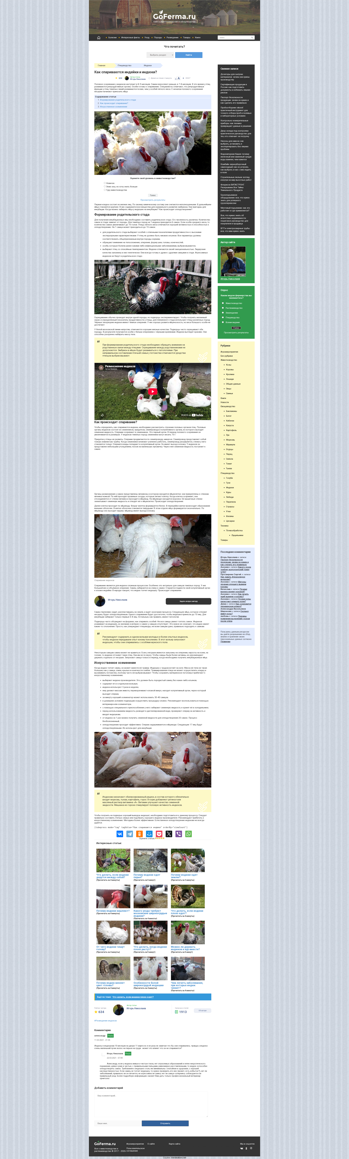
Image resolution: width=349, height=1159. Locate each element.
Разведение (172, 37)
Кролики (230, 374)
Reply (110, 1035)
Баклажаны (231, 411)
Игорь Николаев (230, 278)
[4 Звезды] (162, 838)
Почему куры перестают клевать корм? (236, 600)
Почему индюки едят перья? (147, 876)
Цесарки (230, 521)
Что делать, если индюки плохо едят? (187, 912)
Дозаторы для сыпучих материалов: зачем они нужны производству (235, 77)
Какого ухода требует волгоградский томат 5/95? (236, 569)
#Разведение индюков (105, 1020)
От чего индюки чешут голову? (110, 948)
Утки (228, 511)
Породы (158, 37)
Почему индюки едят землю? (184, 876)
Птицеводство (124, 65)
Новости (225, 402)
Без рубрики (227, 356)
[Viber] (178, 834)
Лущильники (237, 535)
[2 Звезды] (158, 838)
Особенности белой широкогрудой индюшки (149, 984)
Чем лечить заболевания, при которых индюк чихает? (187, 985)
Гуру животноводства (116, 190)
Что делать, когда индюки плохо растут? (150, 948)
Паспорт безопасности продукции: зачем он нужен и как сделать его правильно (235, 100)
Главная (101, 65)
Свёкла (229, 459)
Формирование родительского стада (118, 100)
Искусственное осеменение (113, 106)
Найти (189, 55)
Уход (147, 37)
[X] (169, 834)
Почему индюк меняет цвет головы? (110, 984)
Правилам (225, 641)
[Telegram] (129, 834)
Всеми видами (233, 322)
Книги (197, 37)
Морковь (230, 440)
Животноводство (234, 303)
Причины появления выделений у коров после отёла (235, 618)
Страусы (230, 506)
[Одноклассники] (139, 834)
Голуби (229, 478)
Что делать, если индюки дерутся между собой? (112, 876)
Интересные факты (130, 37)
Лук (227, 435)
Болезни (112, 37)
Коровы (230, 369)
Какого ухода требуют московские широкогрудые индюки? (150, 913)
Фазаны (230, 516)
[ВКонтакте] (120, 834)
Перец (229, 454)
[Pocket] (159, 834)
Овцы (228, 388)
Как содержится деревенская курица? (236, 605)
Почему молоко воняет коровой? (234, 590)
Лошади (230, 379)
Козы (228, 365)
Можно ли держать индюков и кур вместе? (185, 948)
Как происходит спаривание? (114, 103)
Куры (228, 492)
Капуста (230, 425)
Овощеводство (228, 406)
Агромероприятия (229, 352)
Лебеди (230, 497)
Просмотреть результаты (152, 200)
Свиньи (229, 393)
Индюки (148, 65)
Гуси (228, 483)
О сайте (151, 1144)
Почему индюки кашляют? (113, 910)
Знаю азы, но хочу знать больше (121, 186)
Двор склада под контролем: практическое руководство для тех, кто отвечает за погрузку (236, 134)
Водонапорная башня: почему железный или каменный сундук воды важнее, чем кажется (236, 157)
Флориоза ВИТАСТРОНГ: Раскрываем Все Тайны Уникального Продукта (233, 187)
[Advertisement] (152, 471)
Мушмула (230, 444)
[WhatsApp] (188, 834)
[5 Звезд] (164, 838)
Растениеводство (234, 308)
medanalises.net (178, 1157)
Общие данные (233, 384)
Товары (186, 37)
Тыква (229, 468)
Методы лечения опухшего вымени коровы (233, 584)
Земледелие (232, 313)
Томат (229, 463)
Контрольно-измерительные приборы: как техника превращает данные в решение (236, 123)
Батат (228, 416)
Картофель (231, 430)
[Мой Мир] (149, 834)
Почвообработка (234, 530)
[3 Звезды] (160, 838)
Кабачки (230, 420)
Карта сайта (174, 1144)
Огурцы (229, 449)
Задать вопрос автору (189, 601)
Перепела (231, 502)
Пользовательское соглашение (135, 1149)
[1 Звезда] (156, 838)
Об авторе (203, 1011)
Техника (224, 526)
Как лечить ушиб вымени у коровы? (235, 595)
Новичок (110, 183)
